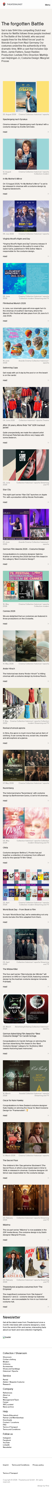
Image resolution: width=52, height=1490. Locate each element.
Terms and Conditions (11, 1429)
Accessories (8, 1366)
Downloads (7, 1420)
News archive (8, 1407)
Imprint (6, 1465)
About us (6, 1395)
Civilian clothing (9, 1359)
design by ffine (43, 1486)
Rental (5, 1379)
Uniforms (6, 1364)
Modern (6, 1362)
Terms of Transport (10, 1427)
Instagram (7, 1438)
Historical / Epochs (10, 1371)
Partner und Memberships (13, 1418)
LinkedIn (6, 1445)
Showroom (7, 1357)
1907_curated (8, 1404)
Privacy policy (38, 1465)
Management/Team (11, 1400)
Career (5, 1402)
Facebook (7, 1440)
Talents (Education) (10, 1415)
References (7, 1393)
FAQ (4, 1425)
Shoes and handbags (11, 1369)
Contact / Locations (11, 1422)
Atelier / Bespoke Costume (13, 1382)
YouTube (6, 1442)
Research (7, 1384)
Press (5, 1397)
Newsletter (7, 1447)
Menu (47, 5)
